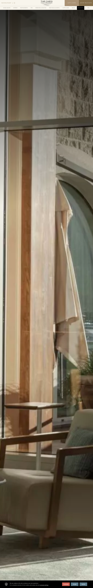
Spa (32, 7)
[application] (46, 584)
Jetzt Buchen (86, 3)
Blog (73, 7)
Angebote (80, 7)
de (88, 7)
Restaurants (24, 7)
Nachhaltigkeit (6, 3)
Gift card (72, 3)
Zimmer (15, 7)
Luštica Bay (65, 7)
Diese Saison (6, 7)
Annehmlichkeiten (40, 7)
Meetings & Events (54, 7)
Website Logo (46, 3)
